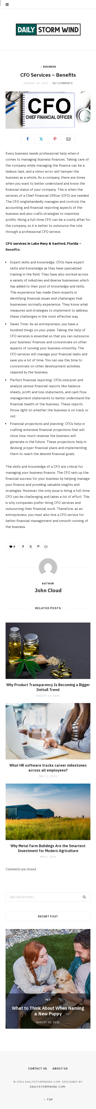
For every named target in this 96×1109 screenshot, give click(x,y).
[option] (48, 979)
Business (49, 66)
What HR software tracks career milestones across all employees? (48, 767)
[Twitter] (41, 139)
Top (49, 1099)
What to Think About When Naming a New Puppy (48, 1011)
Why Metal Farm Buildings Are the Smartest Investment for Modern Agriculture (48, 848)
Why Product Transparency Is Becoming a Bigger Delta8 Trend (48, 687)
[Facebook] (28, 139)
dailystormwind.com (47, 1086)
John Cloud (48, 590)
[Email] (68, 139)
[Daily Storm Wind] (48, 29)
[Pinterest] (55, 139)
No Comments (63, 83)
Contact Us (37, 1068)
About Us (60, 1068)
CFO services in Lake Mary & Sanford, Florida (42, 243)
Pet (48, 999)
